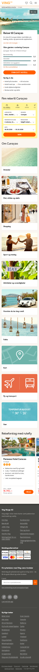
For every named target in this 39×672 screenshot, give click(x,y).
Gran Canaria (24, 616)
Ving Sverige (25, 666)
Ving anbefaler (7, 640)
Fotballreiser (6, 647)
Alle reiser (5, 619)
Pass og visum (25, 530)
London (23, 650)
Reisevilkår (24, 523)
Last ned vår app (7, 601)
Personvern (17, 666)
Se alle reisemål (25, 657)
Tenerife (23, 619)
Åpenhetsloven (25, 537)
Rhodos (22, 630)
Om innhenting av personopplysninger (15, 587)
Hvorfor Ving (6, 534)
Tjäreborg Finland (9, 668)
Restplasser (6, 630)
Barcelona (23, 654)
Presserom (5, 530)
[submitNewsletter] (35, 582)
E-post (4, 578)
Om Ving (4, 520)
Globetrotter (18, 668)
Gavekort (5, 633)
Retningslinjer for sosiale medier (9, 538)
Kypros (22, 633)
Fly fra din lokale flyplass (10, 626)
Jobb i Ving (5, 527)
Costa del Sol (24, 647)
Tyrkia (22, 626)
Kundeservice (25, 520)
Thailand (23, 637)
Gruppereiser (6, 654)
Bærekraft (5, 523)
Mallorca (23, 623)
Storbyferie (6, 650)
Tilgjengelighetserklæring (28, 541)
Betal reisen (6, 616)
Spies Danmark (34, 666)
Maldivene (23, 640)
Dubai (22, 643)
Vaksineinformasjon (27, 534)
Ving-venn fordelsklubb (10, 657)
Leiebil (4, 637)
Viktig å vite (24, 527)
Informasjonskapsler (6, 666)
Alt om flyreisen (7, 623)
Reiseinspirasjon (7, 643)
